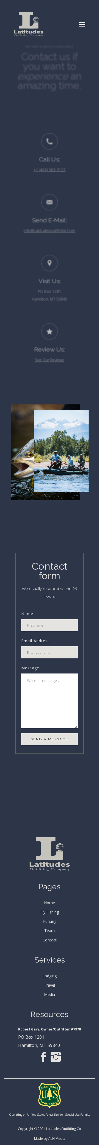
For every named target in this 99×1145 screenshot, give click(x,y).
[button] (82, 24)
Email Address (35, 640)
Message (30, 667)
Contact (50, 940)
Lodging (49, 976)
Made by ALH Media (49, 1139)
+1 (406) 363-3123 (49, 169)
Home (49, 903)
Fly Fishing (49, 912)
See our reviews (49, 359)
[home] (28, 24)
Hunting (49, 921)
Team (49, 931)
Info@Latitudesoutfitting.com (49, 230)
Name (27, 613)
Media (49, 994)
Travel (49, 985)
